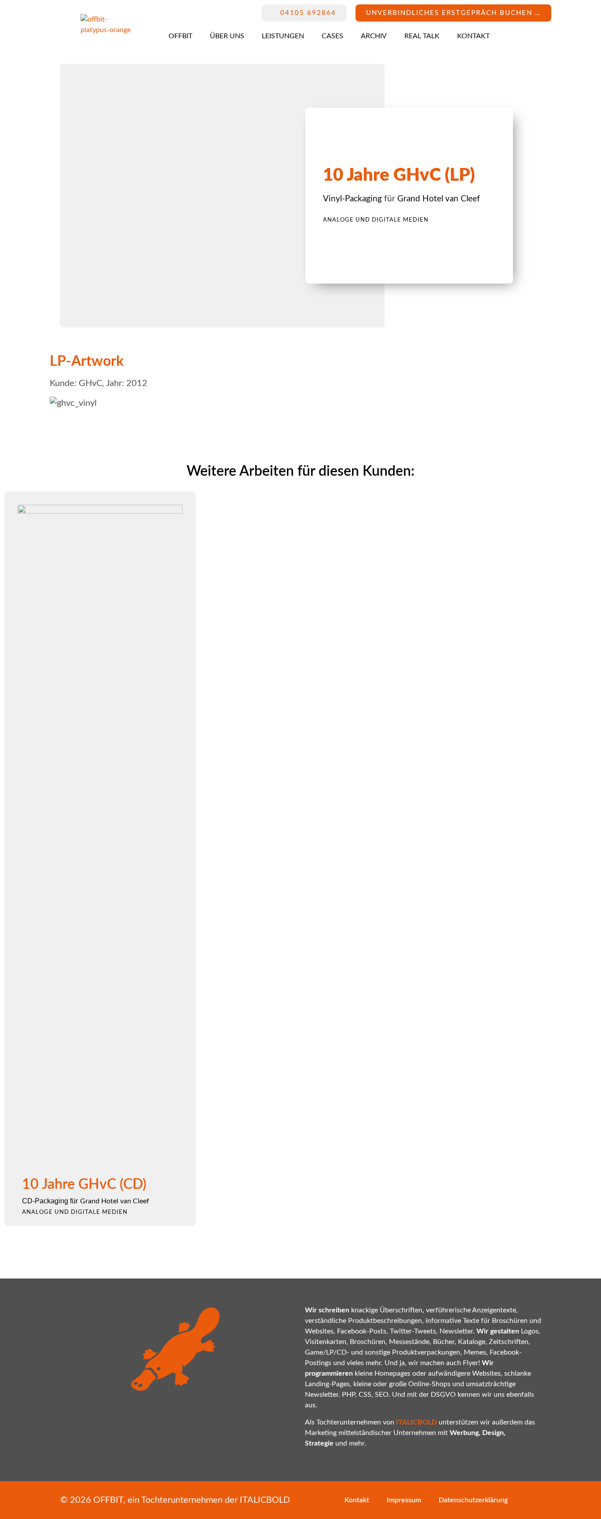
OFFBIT (180, 36)
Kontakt (473, 36)
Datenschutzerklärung (473, 1500)
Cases (332, 36)
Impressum (404, 1500)
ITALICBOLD (265, 1500)
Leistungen (283, 36)
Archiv (374, 36)
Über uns (227, 36)
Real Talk (422, 36)
